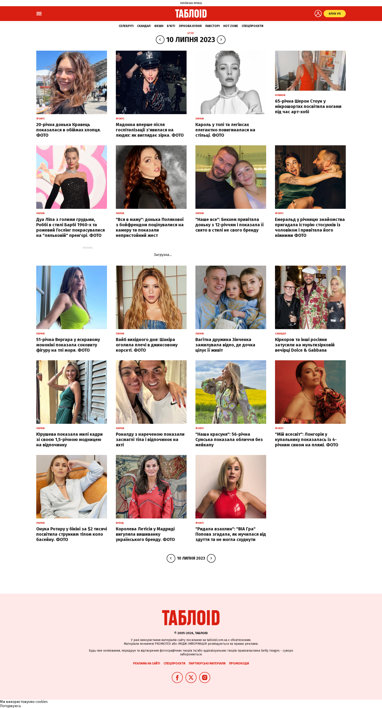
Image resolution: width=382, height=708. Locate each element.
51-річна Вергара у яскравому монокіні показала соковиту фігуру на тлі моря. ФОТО (68, 345)
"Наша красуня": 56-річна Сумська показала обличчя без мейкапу (229, 439)
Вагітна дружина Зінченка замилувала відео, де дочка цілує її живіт (225, 345)
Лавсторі (212, 26)
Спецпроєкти (252, 26)
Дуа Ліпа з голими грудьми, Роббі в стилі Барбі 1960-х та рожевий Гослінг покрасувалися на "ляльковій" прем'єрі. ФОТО (70, 227)
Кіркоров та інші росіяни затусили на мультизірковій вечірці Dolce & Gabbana (305, 345)
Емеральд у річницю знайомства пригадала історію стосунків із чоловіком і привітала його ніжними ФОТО (310, 227)
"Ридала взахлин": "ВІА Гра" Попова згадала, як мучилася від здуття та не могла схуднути (230, 534)
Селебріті (126, 26)
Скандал (144, 26)
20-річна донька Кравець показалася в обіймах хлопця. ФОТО (68, 130)
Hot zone (230, 26)
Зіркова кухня (190, 26)
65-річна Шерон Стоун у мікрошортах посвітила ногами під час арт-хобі (308, 106)
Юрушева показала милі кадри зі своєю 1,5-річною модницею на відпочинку (69, 439)
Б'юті (171, 26)
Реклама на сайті (146, 663)
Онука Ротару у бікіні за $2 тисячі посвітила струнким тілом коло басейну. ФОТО (71, 534)
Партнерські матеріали (207, 663)
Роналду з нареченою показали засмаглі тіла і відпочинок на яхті (150, 439)
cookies (41, 702)
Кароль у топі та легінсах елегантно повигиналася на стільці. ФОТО (225, 130)
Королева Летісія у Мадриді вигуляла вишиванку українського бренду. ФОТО (145, 534)
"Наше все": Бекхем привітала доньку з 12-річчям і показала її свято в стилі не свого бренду (229, 225)
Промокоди (239, 663)
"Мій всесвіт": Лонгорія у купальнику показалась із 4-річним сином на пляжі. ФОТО (306, 439)
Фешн (158, 26)
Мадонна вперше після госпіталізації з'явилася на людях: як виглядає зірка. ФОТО (150, 130)
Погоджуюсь (10, 706)
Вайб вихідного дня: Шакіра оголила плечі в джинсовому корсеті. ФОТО (147, 345)
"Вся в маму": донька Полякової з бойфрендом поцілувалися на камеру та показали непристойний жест (150, 227)
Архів (190, 33)
